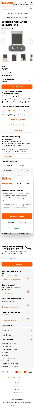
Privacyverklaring (17, 392)
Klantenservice (8, 293)
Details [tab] (18, 184)
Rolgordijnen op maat (21, 17)
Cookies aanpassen (16, 222)
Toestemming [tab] (7, 184)
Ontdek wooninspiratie (11, 307)
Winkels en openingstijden (12, 279)
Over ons (17, 382)
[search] (17, 8)
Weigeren (17, 229)
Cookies (17, 389)
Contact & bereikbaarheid (10, 344)
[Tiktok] (14, 110)
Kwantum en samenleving (10, 363)
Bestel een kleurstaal (18, 119)
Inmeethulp (18, 130)
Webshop (5, 352)
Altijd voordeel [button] (7, 325)
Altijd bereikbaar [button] (7, 339)
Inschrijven (18, 264)
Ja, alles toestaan (17, 216)
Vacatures (17, 396)
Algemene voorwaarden (17, 386)
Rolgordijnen (9, 17)
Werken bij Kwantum (8, 361)
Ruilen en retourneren (10, 320)
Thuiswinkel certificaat (17, 399)
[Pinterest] (19, 110)
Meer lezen (8, 156)
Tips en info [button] (5, 330)
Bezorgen (5, 355)
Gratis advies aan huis (18, 125)
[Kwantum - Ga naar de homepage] (7, 3)
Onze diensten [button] (6, 335)
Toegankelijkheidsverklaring (10, 366)
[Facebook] (25, 110)
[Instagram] (9, 110)
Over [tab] (28, 184)
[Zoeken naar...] (31, 9)
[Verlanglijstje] (3, 32)
